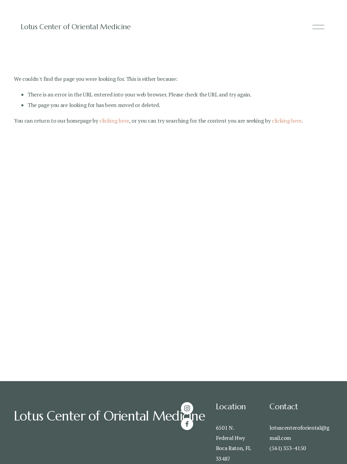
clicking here (114, 120)
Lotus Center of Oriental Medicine (75, 26)
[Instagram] (187, 408)
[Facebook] (187, 424)
